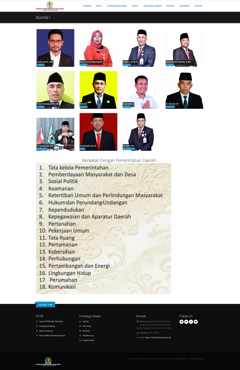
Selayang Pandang (47, 326)
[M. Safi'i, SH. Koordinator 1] (141, 131)
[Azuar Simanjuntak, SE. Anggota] (55, 89)
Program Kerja (88, 340)
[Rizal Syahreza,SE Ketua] (98, 131)
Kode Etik (86, 331)
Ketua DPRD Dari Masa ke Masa (52, 335)
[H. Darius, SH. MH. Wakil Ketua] (55, 131)
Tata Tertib (86, 326)
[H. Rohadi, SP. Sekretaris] (184, 89)
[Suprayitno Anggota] (141, 89)
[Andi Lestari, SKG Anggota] (55, 47)
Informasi (184, 6)
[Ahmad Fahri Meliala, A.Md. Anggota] (184, 47)
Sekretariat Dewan (152, 6)
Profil (99, 6)
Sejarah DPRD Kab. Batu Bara (51, 321)
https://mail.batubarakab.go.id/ (158, 337)
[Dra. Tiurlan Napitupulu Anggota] (98, 47)
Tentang (170, 6)
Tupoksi (85, 321)
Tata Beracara (88, 335)
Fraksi (135, 6)
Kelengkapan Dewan (117, 6)
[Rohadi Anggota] (98, 89)
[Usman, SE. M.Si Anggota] (141, 47)
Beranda (87, 6)
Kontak (198, 6)
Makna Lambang (46, 331)
